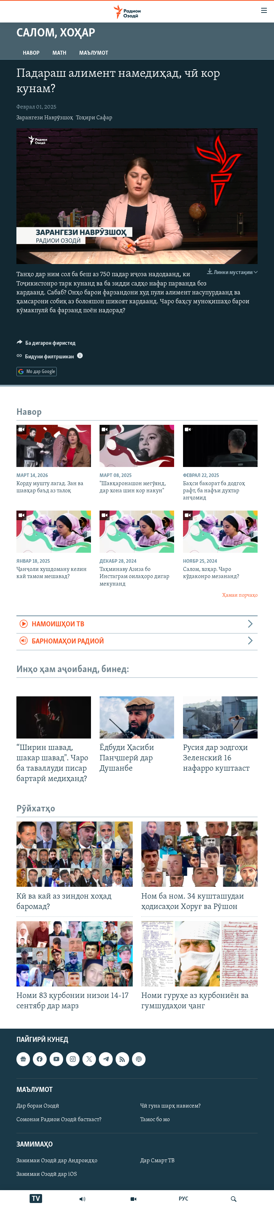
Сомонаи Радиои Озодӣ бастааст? (58, 1120)
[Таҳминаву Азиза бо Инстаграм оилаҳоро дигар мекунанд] (137, 532)
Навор (31, 53)
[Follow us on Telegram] (105, 1059)
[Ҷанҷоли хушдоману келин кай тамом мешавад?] (53, 532)
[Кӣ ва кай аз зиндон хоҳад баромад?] (74, 854)
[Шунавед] (82, 1199)
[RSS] (122, 1059)
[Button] (46, 345)
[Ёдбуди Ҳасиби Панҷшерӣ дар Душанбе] (137, 717)
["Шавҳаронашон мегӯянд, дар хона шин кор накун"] (137, 446)
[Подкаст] (139, 1059)
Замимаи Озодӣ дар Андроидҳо (56, 1161)
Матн (59, 53)
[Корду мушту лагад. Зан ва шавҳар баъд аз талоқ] (53, 446)
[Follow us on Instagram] (73, 1059)
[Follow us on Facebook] (39, 1059)
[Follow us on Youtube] (56, 1059)
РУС (183, 1199)
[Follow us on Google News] (23, 1059)
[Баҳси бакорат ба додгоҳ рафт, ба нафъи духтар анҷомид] (220, 446)
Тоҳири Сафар (94, 118)
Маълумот (93, 53)
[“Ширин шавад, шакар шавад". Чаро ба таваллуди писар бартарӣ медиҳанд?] (53, 717)
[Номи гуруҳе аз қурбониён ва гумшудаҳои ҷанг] (199, 953)
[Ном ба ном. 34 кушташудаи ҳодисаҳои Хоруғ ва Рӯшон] (199, 854)
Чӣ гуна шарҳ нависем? (170, 1106)
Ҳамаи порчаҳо (240, 595)
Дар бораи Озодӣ (37, 1106)
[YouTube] (133, 1199)
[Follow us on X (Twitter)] (89, 1059)
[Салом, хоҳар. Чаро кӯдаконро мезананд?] (220, 532)
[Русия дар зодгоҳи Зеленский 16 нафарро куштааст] (220, 717)
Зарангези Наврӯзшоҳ (44, 118)
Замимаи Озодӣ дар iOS (46, 1175)
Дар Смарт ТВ (157, 1161)
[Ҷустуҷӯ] (233, 1199)
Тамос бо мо (155, 1120)
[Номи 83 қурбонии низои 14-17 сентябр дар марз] (74, 953)
